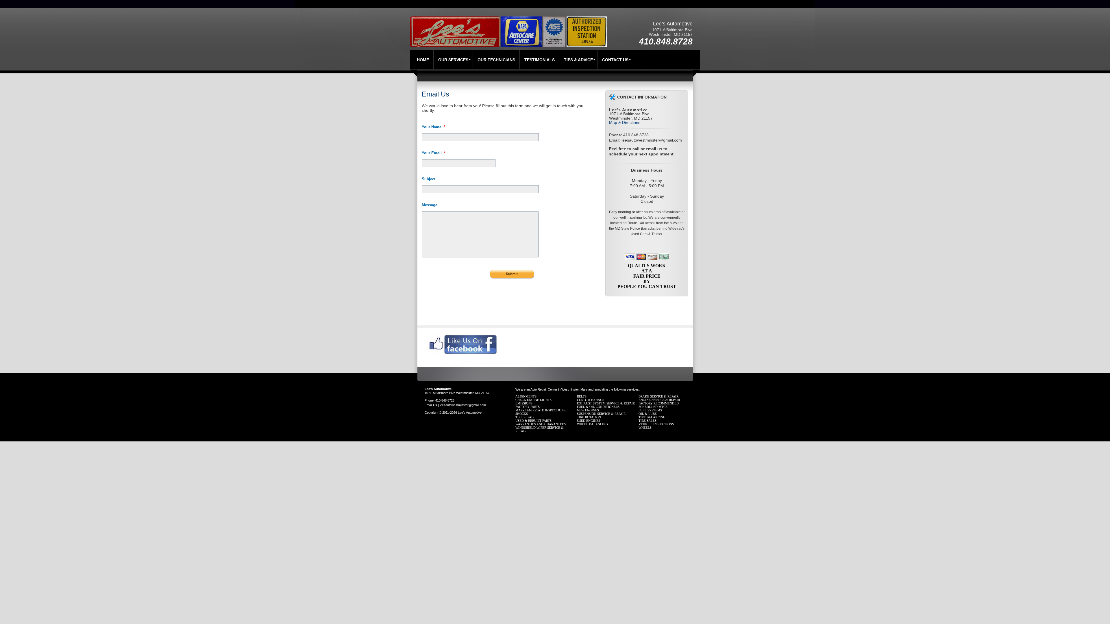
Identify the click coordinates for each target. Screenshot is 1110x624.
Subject (428, 179)
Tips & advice (578, 59)
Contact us (615, 59)
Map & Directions (624, 122)
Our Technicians (496, 59)
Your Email (433, 153)
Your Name (433, 127)
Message (429, 205)
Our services (453, 59)
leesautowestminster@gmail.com (651, 140)
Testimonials (539, 59)
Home (423, 59)
